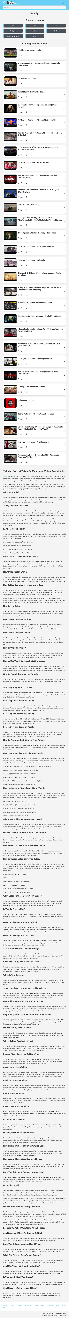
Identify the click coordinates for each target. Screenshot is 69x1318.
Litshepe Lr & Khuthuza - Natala (31, 386)
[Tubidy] (10, 2)
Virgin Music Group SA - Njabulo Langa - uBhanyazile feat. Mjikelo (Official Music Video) (40, 428)
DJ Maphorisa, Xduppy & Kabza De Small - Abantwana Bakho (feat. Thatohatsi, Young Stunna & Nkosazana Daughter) (40, 219)
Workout (34, 31)
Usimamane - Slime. (26, 400)
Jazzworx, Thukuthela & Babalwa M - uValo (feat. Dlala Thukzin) (39, 191)
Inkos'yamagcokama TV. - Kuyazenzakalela (36, 246)
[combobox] (34, 7)
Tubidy (5, 476)
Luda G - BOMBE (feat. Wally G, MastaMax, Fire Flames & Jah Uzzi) (38, 148)
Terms (43, 1305)
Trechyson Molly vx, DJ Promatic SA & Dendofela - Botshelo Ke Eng (39, 64)
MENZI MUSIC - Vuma (27, 78)
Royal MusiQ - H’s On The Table (31, 92)
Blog (57, 1305)
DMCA (36, 1305)
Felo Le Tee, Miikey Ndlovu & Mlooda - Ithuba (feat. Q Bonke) (40, 134)
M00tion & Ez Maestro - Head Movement (35, 302)
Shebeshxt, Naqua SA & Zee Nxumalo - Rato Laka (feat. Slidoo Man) (39, 344)
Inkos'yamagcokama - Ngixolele (31, 260)
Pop (34, 36)
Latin (34, 26)
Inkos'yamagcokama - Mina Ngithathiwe (35, 358)
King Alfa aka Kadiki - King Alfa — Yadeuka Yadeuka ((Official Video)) (40, 330)
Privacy (19, 1305)
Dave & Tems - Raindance (28, 205)
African (13, 26)
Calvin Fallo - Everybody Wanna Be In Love (36, 414)
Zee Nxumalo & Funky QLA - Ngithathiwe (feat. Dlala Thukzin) (38, 176)
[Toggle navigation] (63, 3)
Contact (50, 1305)
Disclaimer (28, 1305)
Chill (56, 26)
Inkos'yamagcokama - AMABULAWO (33, 162)
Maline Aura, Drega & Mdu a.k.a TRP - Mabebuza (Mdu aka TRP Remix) (38, 456)
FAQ (13, 1305)
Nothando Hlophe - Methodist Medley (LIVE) (37, 120)
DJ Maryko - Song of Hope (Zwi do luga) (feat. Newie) (37, 106)
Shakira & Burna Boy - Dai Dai (30, 50)
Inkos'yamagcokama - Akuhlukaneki (33, 442)
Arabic (56, 31)
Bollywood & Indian (13, 36)
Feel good (13, 31)
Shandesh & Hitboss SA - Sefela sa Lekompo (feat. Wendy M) (39, 274)
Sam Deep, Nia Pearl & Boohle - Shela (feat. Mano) (39, 316)
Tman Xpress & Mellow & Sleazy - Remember (37, 233)
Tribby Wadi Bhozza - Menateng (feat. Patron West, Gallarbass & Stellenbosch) (40, 288)
